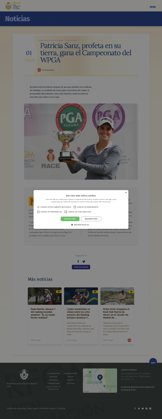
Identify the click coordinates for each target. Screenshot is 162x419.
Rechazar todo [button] (91, 219)
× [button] (126, 193)
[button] (81, 225)
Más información (105, 202)
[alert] (81, 209)
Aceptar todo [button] (70, 219)
